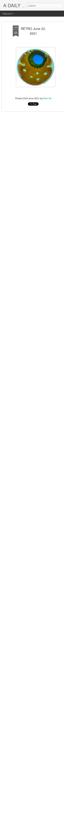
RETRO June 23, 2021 (33, 31)
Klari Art (47, 98)
